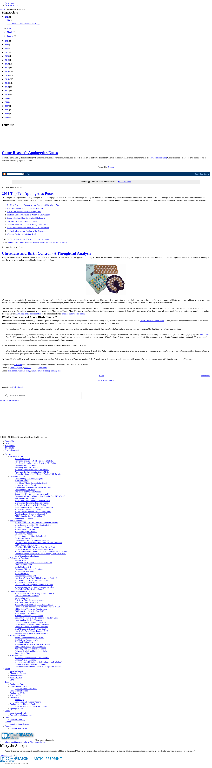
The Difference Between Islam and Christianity (33, 487)
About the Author (16, 675)
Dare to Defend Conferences (21, 715)
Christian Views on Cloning (25, 660)
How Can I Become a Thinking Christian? (31, 627)
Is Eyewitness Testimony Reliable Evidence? (32, 503)
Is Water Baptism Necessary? (26, 529)
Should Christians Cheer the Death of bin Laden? (26, 218)
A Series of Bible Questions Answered (30, 600)
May (9, 20)
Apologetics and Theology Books (23, 704)
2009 (7, 98)
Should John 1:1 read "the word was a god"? (32, 494)
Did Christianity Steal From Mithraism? (30, 516)
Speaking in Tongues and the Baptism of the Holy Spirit (36, 618)
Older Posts (205, 376)
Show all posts (124, 181)
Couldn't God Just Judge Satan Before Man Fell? (34, 585)
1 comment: (42, 368)
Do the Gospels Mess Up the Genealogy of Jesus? (34, 549)
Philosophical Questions (19, 558)
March (10, 32)
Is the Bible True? (21, 481)
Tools (7, 682)
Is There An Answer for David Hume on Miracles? (34, 587)
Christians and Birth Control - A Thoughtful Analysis (27, 224)
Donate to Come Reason (19, 724)
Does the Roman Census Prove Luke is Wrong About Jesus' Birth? (40, 554)
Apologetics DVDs (17, 693)
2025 (7, 41)
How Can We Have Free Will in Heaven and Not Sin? (36, 578)
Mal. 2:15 (204, 334)
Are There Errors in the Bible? (26, 498)
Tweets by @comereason (10, 400)
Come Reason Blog (17, 719)
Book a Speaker (16, 677)
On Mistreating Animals (24, 534)
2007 (7, 106)
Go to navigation (11, 5)
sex (59, 371)
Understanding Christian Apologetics (29, 478)
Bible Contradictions (18, 520)
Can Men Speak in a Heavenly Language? (31, 622)
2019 (7, 60)
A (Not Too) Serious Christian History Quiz (24, 212)
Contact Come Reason (18, 728)
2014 (7, 79)
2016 (7, 71)
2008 (7, 102)
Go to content (10, 3)
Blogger (111, 167)
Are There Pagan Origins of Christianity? (31, 514)
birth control (19, 242)
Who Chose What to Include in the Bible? (31, 483)
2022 (7, 48)
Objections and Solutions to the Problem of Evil (33, 563)
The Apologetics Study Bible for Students (31, 706)
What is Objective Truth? (24, 571)
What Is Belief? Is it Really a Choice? (29, 589)
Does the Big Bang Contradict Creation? (30, 664)
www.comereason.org (158, 158)
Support (8, 722)
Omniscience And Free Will (25, 576)
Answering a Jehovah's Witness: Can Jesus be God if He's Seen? (40, 496)
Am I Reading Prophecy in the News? (29, 638)
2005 (7, 114)
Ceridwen (18, 365)
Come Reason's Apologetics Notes (30, 152)
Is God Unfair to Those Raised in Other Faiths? (33, 512)
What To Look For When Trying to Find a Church (34, 593)
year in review (61, 242)
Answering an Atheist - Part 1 (26, 465)
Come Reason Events (18, 713)
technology (50, 242)
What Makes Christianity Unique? (28, 509)
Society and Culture (17, 635)
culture (28, 242)
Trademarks (9, 448)
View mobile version (106, 380)
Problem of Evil (21, 560)
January (10, 36)
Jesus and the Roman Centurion (27, 527)
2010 (7, 94)
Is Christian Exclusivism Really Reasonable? (32, 470)
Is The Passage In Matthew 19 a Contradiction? (33, 525)
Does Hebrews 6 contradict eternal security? (32, 540)
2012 (7, 87)
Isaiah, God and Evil (23, 567)
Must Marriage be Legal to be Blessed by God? (33, 644)
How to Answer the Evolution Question (22, 221)
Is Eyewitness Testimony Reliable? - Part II (31, 505)
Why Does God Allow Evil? (26, 582)
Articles (8, 454)
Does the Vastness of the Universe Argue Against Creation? (38, 666)
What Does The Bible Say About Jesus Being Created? (36, 547)
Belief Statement (16, 671)
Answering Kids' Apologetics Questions (30, 649)
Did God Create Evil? (23, 565)
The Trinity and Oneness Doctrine (28, 492)
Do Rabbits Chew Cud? (24, 538)
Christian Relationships (24, 642)
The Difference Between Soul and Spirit (30, 629)
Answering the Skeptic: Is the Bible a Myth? (32, 472)
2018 (7, 64)
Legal (7, 443)
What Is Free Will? (22, 574)
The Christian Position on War (26, 640)
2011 (7, 91)
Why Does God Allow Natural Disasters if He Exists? (35, 463)
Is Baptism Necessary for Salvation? (29, 616)
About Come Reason (18, 673)
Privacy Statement (12, 450)
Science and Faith (17, 655)
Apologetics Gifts (16, 708)
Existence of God (16, 456)
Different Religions (17, 476)
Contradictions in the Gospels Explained (30, 536)
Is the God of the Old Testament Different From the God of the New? (41, 551)
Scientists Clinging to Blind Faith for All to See (25, 208)
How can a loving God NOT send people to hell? (34, 461)
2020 (7, 56)
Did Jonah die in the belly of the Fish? (29, 611)
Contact (8, 726)
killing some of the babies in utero (28, 314)
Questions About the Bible (20, 591)
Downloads (14, 697)
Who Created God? (22, 459)
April (9, 28)
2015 (7, 75)
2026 (7, 17)
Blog (7, 717)
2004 (7, 117)
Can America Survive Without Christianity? (23, 23)
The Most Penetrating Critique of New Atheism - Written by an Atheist (34, 205)
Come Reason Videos (18, 686)
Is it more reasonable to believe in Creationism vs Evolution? (38, 662)
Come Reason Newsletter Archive (28, 702)
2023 (7, 45)
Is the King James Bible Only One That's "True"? (34, 605)
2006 (7, 110)
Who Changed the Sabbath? (25, 613)
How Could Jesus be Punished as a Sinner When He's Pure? (38, 607)
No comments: (44, 239)
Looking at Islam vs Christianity (27, 485)
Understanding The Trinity (25, 490)
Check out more (6, 755)
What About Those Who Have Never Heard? (32, 501)
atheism (11, 242)
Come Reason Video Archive (26, 689)
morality (54, 371)
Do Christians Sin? (22, 598)
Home (2, 9)
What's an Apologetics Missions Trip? (21, 234)
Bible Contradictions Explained (27, 556)
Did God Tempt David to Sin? (26, 545)
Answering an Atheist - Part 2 (26, 467)
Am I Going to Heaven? (24, 518)
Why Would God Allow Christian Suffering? (32, 580)
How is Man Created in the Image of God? (31, 631)
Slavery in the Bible (22, 653)
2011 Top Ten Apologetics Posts (27, 193)
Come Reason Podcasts (19, 691)
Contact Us (9, 441)
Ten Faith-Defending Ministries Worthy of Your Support (28, 215)
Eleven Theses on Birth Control (152, 321)
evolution (35, 242)
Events (7, 711)
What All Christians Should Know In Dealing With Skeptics (38, 474)
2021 (7, 52)
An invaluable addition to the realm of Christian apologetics (23, 742)
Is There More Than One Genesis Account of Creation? (36, 523)
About (7, 669)
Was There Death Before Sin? (26, 602)
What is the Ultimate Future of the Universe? (32, 658)
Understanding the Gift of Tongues (28, 620)
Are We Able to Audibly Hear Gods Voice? (31, 633)
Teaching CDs (15, 695)
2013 (7, 83)
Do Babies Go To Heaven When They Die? (32, 624)
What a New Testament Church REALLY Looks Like (28, 228)
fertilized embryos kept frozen (73, 314)
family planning (44, 371)
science (42, 242)
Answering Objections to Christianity (29, 569)
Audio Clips (19, 700)
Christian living (24, 371)
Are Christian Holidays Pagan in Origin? (30, 647)
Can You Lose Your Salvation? (27, 596)
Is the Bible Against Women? (26, 532)
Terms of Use (10, 446)
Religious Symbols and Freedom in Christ (31, 651)
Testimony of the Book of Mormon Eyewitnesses (34, 507)
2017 (7, 68)
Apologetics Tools (17, 684)
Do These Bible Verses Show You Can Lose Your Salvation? (38, 543)
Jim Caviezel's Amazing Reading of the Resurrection (27, 231)
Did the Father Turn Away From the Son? (31, 609)
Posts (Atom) (17, 387)
